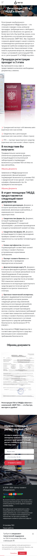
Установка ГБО (8, 525)
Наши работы (8, 528)
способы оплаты (8, 505)
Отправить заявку (14, 463)
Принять (22, 553)
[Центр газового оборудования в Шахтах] (18, 2)
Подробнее (13, 553)
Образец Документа (9, 169)
